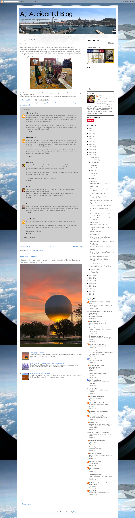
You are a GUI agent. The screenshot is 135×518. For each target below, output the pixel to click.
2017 (91, 147)
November (94, 160)
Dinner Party (94, 186)
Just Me (28, 219)
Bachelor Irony (94, 234)
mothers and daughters (60, 103)
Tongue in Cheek (94, 351)
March (93, 181)
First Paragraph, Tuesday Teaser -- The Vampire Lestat (47, 363)
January (93, 272)
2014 (91, 155)
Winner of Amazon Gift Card (98, 225)
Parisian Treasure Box (95, 360)
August (93, 168)
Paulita (28, 187)
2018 (91, 144)
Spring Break (94, 222)
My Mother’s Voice (94, 369)
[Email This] (40, 100)
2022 (91, 133)
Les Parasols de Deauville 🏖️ (97, 323)
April (92, 178)
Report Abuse (27, 504)
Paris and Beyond (95, 462)
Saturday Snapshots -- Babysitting (100, 247)
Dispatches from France (97, 440)
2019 (91, 141)
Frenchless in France (96, 336)
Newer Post (25, 246)
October (93, 162)
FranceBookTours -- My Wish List (100, 211)
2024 (91, 128)
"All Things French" (95, 474)
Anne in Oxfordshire (95, 453)
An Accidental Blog (46, 13)
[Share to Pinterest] (48, 100)
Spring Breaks (94, 203)
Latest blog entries (95, 328)
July (92, 170)
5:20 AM (28, 234)
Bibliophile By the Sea (96, 344)
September (94, 165)
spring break (24, 105)
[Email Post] (35, 100)
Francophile (40, 103)
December (94, 157)
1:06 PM (29, 181)
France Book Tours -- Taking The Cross (42, 373)
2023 (91, 131)
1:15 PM (29, 198)
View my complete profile (94, 113)
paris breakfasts (94, 321)
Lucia (28, 204)
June (92, 173)
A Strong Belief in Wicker (97, 416)
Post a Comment (29, 238)
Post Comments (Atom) (36, 250)
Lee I (28, 162)
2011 (91, 281)
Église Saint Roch (94, 463)
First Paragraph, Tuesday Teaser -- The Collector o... (101, 196)
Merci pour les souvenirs (96, 398)
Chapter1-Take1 (94, 422)
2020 (91, 139)
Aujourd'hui (92, 486)
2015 (91, 152)
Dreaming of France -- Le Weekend (101, 200)
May (92, 176)
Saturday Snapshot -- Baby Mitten (100, 205)
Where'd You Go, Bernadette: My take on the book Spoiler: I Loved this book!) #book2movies (100, 425)
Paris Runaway (96, 106)
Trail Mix (104, 106)
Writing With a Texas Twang (98, 403)
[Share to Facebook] (46, 100)
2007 (91, 291)
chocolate (33, 103)
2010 (91, 283)
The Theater (94, 244)
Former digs (92, 442)
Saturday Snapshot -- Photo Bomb (100, 266)
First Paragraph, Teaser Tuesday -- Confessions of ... (101, 238)
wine (29, 105)
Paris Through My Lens (97, 396)
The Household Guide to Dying (98, 417)
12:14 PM (29, 131)
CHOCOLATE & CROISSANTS (98, 411)
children (27, 103)
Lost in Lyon (93, 447)
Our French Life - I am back (97, 470)
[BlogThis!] (42, 100)
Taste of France (94, 359)
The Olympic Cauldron (28, 257)
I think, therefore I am (95, 448)
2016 (91, 149)
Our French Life (94, 468)
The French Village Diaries (98, 373)
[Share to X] (44, 100)
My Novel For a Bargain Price (99, 208)
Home (51, 246)
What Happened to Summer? (97, 346)
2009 (91, 286)
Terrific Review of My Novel (98, 193)
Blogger (75, 512)
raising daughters (73, 103)
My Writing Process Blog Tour (99, 256)
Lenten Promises (95, 232)
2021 (91, 136)
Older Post (77, 246)
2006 (91, 294)
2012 (91, 278)
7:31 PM (29, 213)
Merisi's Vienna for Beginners (99, 432)
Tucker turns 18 (95, 263)
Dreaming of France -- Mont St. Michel (102, 241)
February (94, 269)
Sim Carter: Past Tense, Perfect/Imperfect (97, 366)
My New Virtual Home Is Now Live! (99, 492)
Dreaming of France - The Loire (99, 183)
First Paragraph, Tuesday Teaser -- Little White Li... (101, 214)
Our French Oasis (95, 380)
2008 (91, 289)
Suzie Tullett (93, 388)
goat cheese (49, 103)
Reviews (93, 249)
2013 (91, 275)
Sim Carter (29, 113)
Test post (91, 375)
